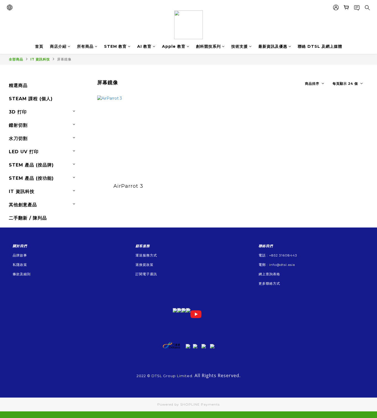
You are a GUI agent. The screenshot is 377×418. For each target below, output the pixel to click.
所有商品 (85, 46)
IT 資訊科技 (40, 59)
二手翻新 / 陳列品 (28, 218)
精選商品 (18, 85)
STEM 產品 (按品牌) (31, 165)
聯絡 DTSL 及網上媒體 (320, 46)
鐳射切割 (18, 125)
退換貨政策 (144, 265)
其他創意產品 (23, 204)
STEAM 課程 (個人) (31, 98)
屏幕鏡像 (64, 59)
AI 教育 (144, 46)
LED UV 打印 (24, 151)
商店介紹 (58, 46)
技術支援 (239, 46)
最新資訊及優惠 (272, 46)
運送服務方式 (146, 255)
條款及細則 (22, 274)
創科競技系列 (208, 46)
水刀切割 (18, 138)
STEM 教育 (115, 46)
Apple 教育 (173, 46)
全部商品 (16, 59)
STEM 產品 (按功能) (31, 178)
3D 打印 (18, 112)
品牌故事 (20, 255)
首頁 (39, 46)
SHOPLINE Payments (200, 404)
